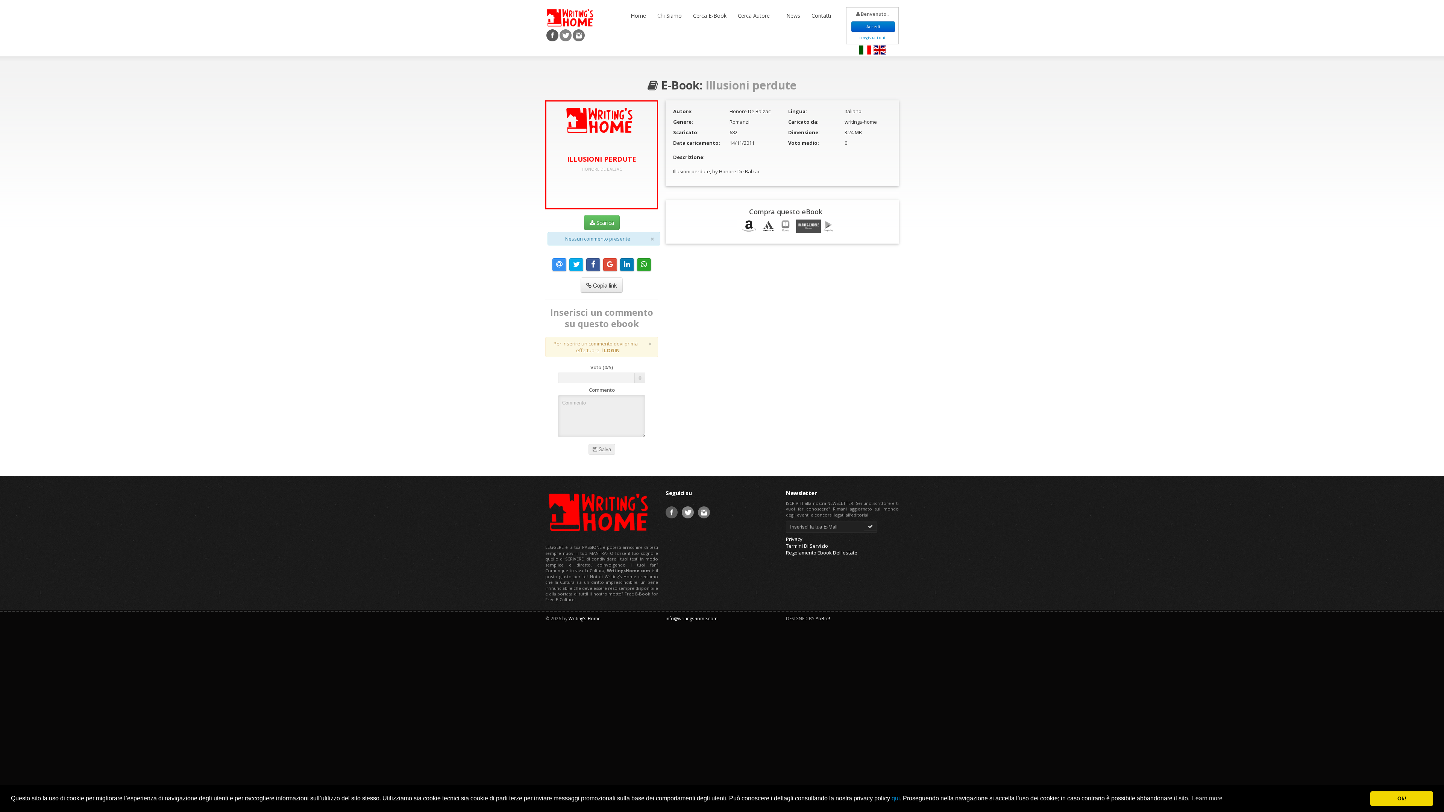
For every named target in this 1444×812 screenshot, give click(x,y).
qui (896, 798)
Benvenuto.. (874, 14)
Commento (602, 389)
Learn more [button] (1207, 798)
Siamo (669, 15)
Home (638, 15)
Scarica (604, 222)
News (793, 15)
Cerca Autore (754, 15)
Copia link (604, 285)
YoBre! (823, 618)
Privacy (794, 539)
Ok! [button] (1401, 798)
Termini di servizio (807, 545)
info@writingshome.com (691, 618)
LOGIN (612, 350)
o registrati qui (872, 37)
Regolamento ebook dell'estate (821, 552)
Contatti (821, 15)
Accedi (873, 26)
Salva (604, 449)
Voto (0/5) (601, 367)
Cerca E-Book (710, 15)
